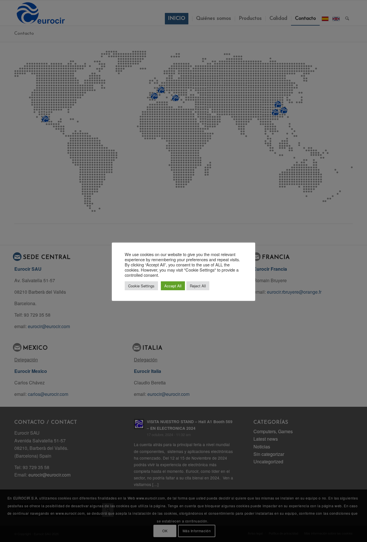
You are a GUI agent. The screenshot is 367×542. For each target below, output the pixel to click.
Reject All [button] (198, 286)
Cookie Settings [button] (141, 286)
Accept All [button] (172, 286)
